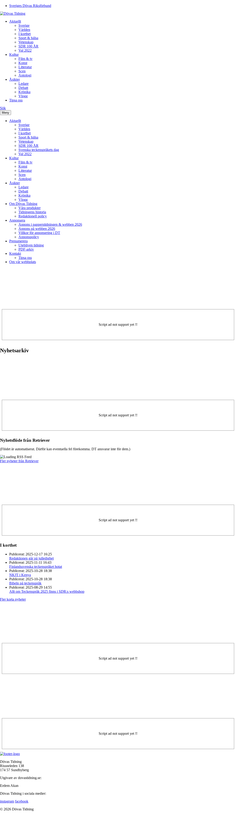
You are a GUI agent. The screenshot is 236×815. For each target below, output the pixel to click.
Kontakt (15, 253)
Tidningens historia (32, 212)
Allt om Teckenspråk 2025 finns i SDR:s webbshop (46, 591)
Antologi (24, 75)
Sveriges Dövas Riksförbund (30, 6)
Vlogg (23, 96)
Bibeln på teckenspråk (25, 583)
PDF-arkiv (26, 249)
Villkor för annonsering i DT (39, 233)
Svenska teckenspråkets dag (38, 150)
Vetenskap (25, 42)
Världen (24, 30)
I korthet (24, 34)
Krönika (24, 92)
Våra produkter (29, 208)
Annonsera (17, 220)
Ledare (23, 84)
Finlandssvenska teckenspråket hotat (35, 567)
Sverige (24, 25)
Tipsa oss (16, 100)
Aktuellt (15, 21)
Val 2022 (25, 50)
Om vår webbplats (22, 262)
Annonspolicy (28, 237)
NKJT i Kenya (20, 575)
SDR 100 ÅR (28, 46)
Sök (3, 108)
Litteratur (25, 67)
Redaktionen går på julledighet (31, 558)
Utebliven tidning (31, 245)
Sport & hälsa (28, 38)
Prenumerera (18, 241)
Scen (22, 71)
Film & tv (25, 59)
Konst (22, 63)
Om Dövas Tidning (23, 204)
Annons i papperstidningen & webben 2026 (50, 224)
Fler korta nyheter (13, 599)
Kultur (14, 54)
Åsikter (14, 79)
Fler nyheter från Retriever (19, 461)
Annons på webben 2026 (36, 229)
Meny (5, 112)
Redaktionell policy (32, 216)
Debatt (23, 88)
